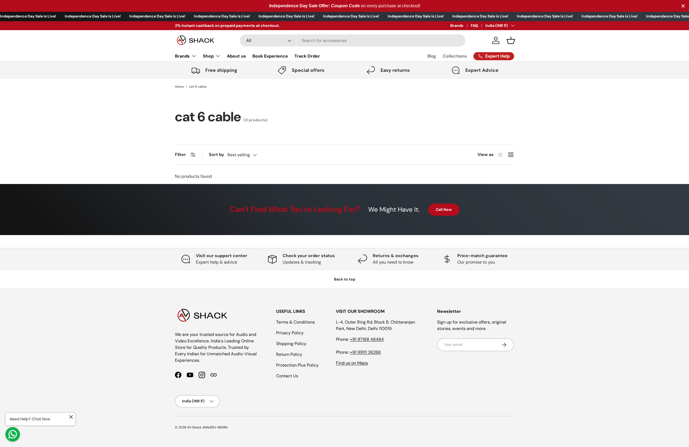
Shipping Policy (291, 343)
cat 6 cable (197, 86)
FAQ (474, 25)
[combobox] (352, 40)
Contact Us (287, 376)
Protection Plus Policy (297, 365)
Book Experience (270, 56)
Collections (455, 56)
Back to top (344, 279)
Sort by (216, 154)
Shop (208, 56)
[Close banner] (683, 6)
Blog (431, 56)
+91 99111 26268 (365, 352)
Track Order (307, 56)
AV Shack (194, 427)
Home (179, 86)
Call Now (444, 209)
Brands (456, 25)
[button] (511, 40)
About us (236, 56)
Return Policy (289, 354)
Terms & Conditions (295, 322)
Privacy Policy (290, 333)
